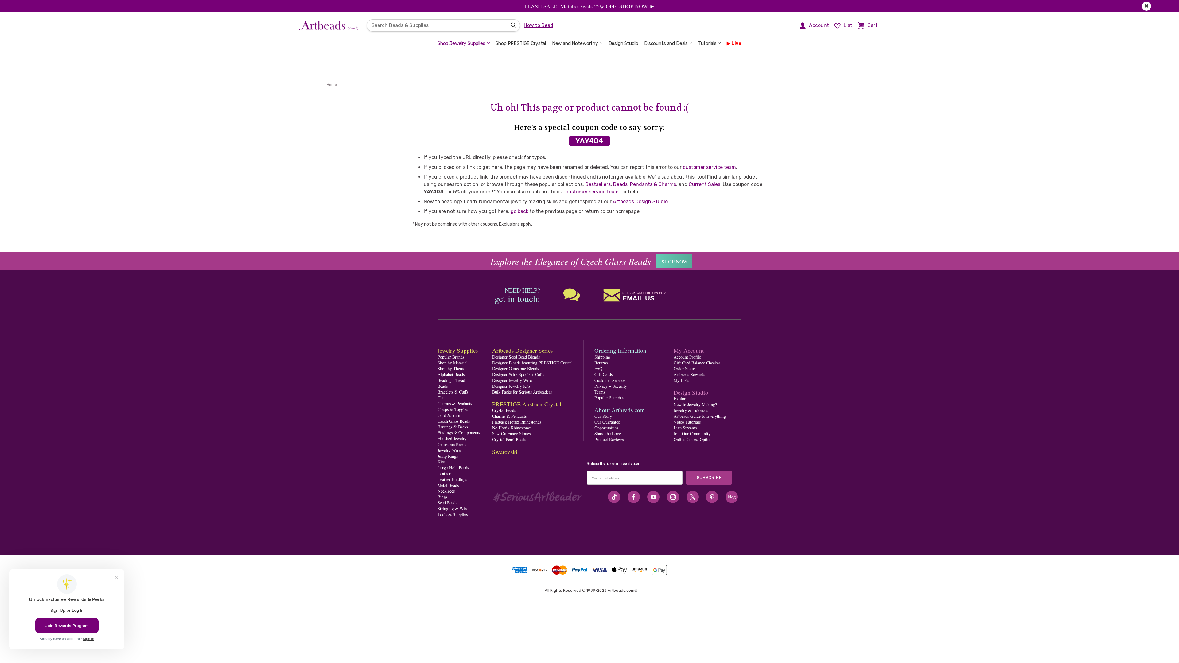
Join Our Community (692, 433)
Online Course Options (693, 439)
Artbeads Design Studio (640, 201)
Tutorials (707, 43)
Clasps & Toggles (453, 409)
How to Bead (538, 25)
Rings (442, 497)
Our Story (603, 416)
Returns (601, 363)
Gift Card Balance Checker (697, 363)
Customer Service (609, 380)
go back (519, 211)
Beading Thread (451, 380)
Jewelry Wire (449, 450)
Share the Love (607, 433)
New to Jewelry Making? (695, 404)
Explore (680, 398)
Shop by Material (453, 363)
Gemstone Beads (452, 444)
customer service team (709, 167)
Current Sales (704, 184)
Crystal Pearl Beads (509, 439)
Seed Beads (447, 503)
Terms (599, 392)
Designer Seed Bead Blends (516, 357)
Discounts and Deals (666, 43)
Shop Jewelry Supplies (461, 43)
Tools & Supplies (453, 514)
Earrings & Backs (453, 427)
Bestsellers (598, 184)
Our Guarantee (607, 422)
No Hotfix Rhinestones (511, 428)
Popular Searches (609, 398)
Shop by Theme (451, 368)
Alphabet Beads (451, 374)
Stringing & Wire (453, 508)
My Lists (681, 380)
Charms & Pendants (455, 403)
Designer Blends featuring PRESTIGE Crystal (532, 363)
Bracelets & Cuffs (453, 392)
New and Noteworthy (575, 43)
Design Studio (623, 43)
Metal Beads (448, 485)
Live (736, 43)
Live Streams (685, 428)
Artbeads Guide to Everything (700, 416)
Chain (443, 398)
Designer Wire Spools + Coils (518, 374)
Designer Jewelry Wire (512, 380)
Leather (444, 473)
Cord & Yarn (449, 415)
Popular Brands (451, 357)
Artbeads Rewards (689, 374)
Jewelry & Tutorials (691, 410)
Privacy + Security (610, 386)
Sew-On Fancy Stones (511, 433)
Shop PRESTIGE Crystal (521, 43)
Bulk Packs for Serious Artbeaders (522, 392)
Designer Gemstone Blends (515, 368)
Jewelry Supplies (458, 350)
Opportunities (606, 428)
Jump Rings (448, 456)
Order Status (684, 368)
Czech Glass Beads (454, 421)
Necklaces (446, 491)
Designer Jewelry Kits (511, 386)
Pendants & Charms (653, 184)
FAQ (598, 368)
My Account (689, 350)
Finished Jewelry (452, 438)
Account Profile (687, 357)
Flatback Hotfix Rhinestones (516, 422)
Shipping (602, 357)
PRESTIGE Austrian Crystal (526, 404)
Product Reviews (609, 439)
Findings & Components (459, 433)
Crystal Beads (504, 410)
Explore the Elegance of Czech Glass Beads (570, 261)
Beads (620, 184)
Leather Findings (452, 479)
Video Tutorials (687, 422)
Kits (441, 462)
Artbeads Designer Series (522, 350)
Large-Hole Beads (453, 468)
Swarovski (504, 452)
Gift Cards (603, 374)
